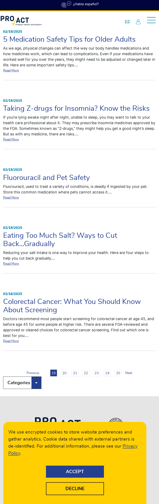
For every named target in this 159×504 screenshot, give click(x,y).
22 (86, 373)
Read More (11, 70)
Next (128, 373)
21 (75, 373)
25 (118, 373)
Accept (75, 471)
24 (107, 373)
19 (54, 373)
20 (64, 373)
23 (97, 373)
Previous (30, 373)
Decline (74, 488)
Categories (18, 382)
